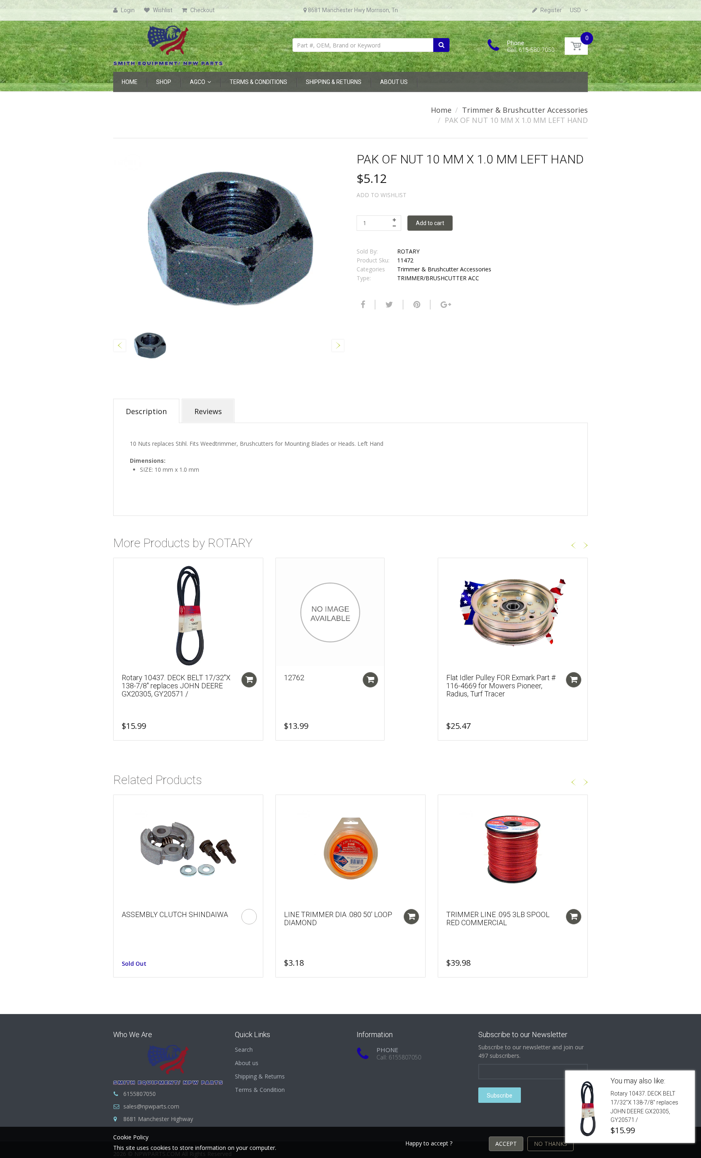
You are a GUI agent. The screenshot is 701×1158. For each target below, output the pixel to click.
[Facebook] (362, 304)
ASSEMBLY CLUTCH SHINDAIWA (175, 914)
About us (246, 1063)
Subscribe (499, 1095)
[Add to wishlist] (120, 568)
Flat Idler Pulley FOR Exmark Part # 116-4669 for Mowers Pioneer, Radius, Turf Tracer (500, 685)
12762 (294, 677)
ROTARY (408, 251)
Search (244, 1049)
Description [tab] (146, 411)
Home (441, 110)
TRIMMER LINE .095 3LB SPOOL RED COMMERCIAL (498, 918)
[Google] (445, 304)
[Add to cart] (249, 679)
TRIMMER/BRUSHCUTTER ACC (438, 278)
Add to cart (430, 223)
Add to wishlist (381, 195)
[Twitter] (388, 304)
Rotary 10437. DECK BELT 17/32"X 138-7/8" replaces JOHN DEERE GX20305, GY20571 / (176, 685)
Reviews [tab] (208, 411)
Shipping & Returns (260, 1076)
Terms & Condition (260, 1090)
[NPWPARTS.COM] (168, 43)
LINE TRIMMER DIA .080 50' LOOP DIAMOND (338, 918)
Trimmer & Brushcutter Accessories (525, 110)
